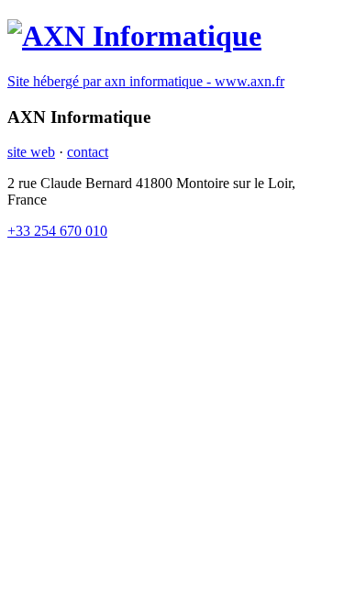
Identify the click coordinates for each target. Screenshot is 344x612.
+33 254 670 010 (57, 231)
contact (87, 152)
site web (31, 152)
